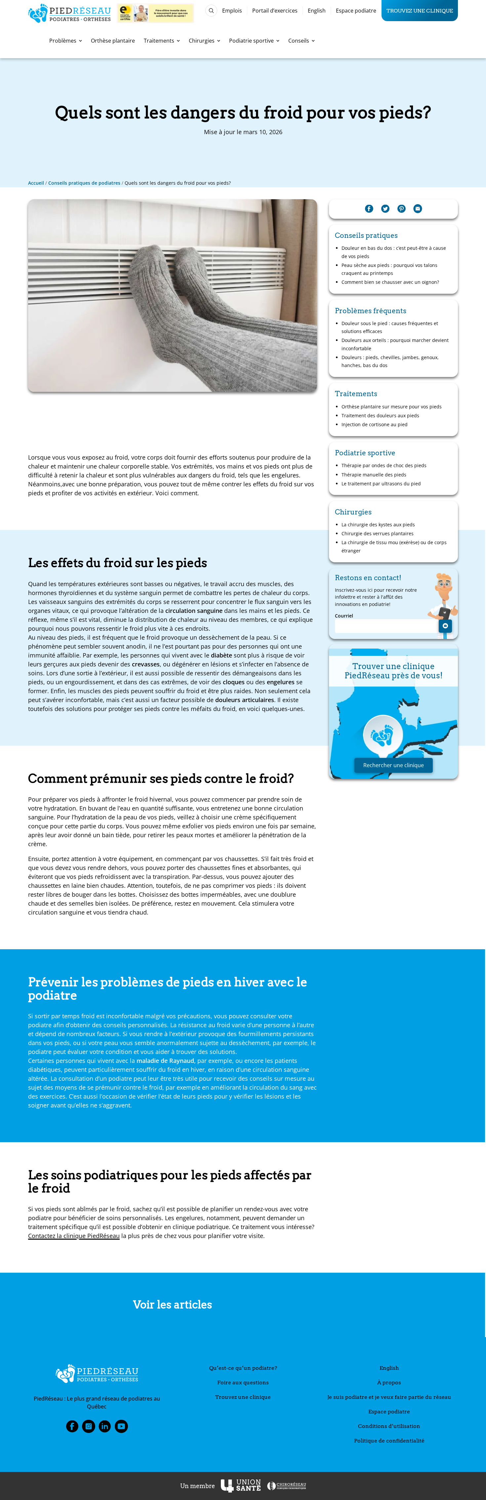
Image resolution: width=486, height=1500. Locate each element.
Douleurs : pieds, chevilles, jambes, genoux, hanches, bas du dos (390, 361)
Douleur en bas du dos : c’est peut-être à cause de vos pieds (394, 252)
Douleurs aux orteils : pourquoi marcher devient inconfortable (395, 344)
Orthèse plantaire (113, 40)
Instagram (88, 1428)
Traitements (159, 40)
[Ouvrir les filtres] (211, 11)
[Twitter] (385, 209)
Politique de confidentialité (389, 1441)
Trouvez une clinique (419, 10)
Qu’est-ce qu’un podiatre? (243, 1368)
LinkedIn (104, 1428)
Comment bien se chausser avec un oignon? (390, 282)
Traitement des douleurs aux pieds (380, 415)
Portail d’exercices (275, 10)
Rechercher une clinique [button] (393, 765)
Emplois (232, 10)
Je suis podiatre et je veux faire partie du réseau (389, 1397)
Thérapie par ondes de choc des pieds (384, 465)
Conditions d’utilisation (389, 1426)
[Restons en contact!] (445, 626)
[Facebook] (369, 209)
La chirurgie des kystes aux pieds (378, 524)
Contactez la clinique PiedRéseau (74, 1236)
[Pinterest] (401, 209)
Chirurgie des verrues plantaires (378, 533)
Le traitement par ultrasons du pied (381, 483)
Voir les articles (172, 1304)
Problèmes (62, 40)
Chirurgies (202, 40)
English (317, 10)
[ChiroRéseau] (286, 1486)
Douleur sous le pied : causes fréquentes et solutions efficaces (390, 327)
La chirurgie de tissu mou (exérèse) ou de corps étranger (394, 546)
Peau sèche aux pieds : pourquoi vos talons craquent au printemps (389, 269)
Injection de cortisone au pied (375, 424)
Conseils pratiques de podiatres (84, 183)
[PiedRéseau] (97, 1375)
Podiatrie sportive (251, 40)
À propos (389, 1382)
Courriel (344, 616)
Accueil (36, 183)
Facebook (72, 1428)
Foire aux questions (243, 1382)
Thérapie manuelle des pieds (374, 474)
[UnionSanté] (241, 1486)
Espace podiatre (356, 10)
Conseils (298, 40)
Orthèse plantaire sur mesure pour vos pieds (392, 406)
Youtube (121, 1428)
